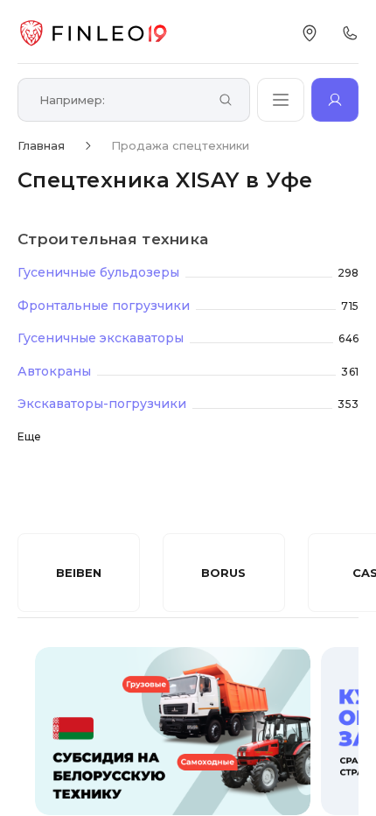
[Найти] (225, 101)
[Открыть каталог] (280, 100)
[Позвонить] (350, 33)
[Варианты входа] (335, 100)
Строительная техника (112, 239)
